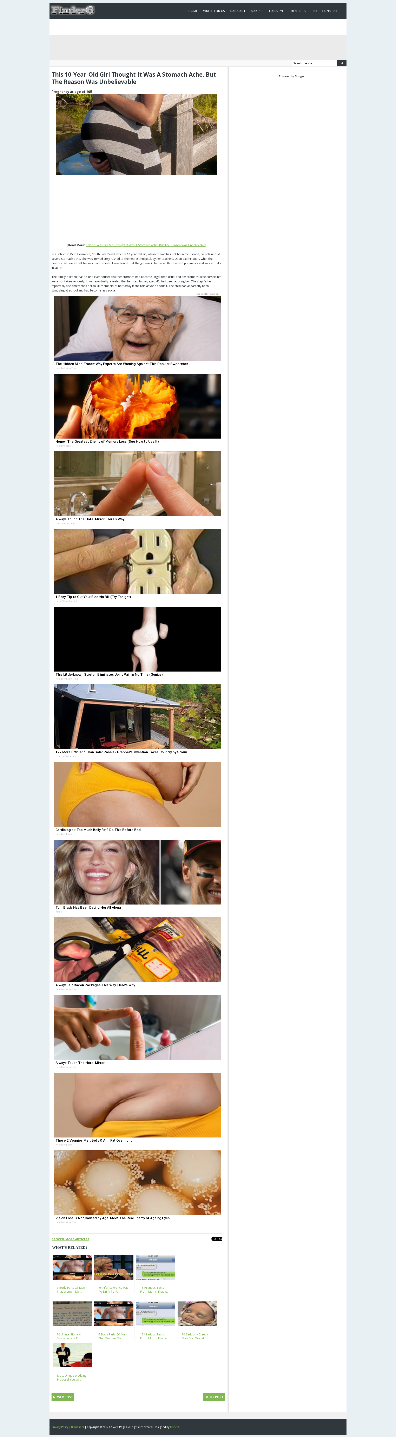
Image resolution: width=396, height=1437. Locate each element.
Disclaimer (77, 1427)
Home (193, 11)
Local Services (200, 27)
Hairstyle (277, 11)
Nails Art (237, 11)
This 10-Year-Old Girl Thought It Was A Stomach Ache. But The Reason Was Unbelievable (145, 245)
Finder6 (174, 1427)
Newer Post (63, 1397)
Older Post (213, 1397)
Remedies (298, 11)
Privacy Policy (60, 1427)
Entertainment (324, 11)
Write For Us (214, 11)
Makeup (257, 11)
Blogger (299, 76)
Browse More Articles (70, 1239)
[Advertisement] (137, 209)
